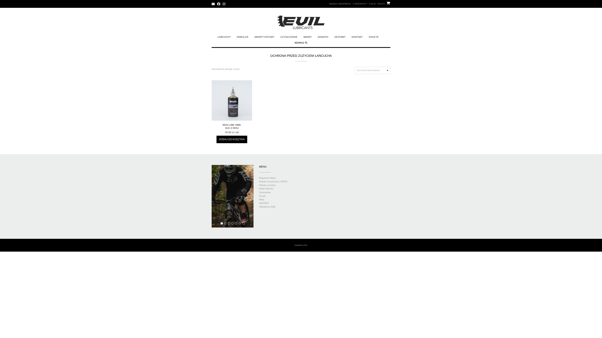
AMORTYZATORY (264, 37)
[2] (225, 224)
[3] (229, 224)
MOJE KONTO (266, 189)
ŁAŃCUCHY (224, 37)
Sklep (261, 200)
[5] (236, 224)
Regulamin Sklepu (267, 178)
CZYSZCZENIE (288, 37)
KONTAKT (357, 37)
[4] (232, 224)
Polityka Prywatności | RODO (273, 182)
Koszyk (374, 37)
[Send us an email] (213, 4)
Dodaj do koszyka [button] (232, 139)
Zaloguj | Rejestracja (340, 4)
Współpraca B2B (267, 207)
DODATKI (323, 37)
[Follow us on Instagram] (224, 4)
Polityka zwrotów (267, 185)
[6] (240, 224)
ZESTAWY (340, 37)
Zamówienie (265, 192)
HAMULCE (242, 37)
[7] (243, 224)
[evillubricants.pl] (301, 22)
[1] (222, 224)
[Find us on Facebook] (218, 4)
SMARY (307, 37)
